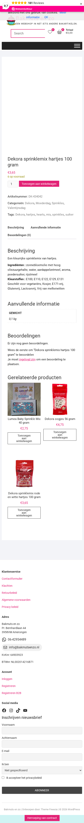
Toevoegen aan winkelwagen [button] (24, 438)
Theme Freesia (49, 809)
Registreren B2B (11, 693)
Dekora (29, 203)
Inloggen (7, 678)
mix (48, 214)
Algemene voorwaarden (16, 599)
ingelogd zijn (27, 359)
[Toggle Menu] (77, 46)
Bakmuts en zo (12, 809)
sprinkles (58, 214)
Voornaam (8, 724)
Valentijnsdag (16, 208)
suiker (69, 214)
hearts (41, 214)
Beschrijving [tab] (16, 227)
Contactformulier (12, 578)
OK (46, 17)
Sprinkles (58, 203)
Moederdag (43, 203)
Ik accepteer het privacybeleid (24, 777)
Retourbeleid (9, 592)
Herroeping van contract (42, 817)
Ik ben (5, 764)
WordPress (74, 809)
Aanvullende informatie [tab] (46, 227)
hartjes (30, 214)
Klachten (7, 585)
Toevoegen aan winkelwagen (39, 183)
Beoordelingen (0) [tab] (19, 235)
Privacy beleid (10, 606)
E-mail (5, 751)
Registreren (9, 686)
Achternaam (9, 737)
